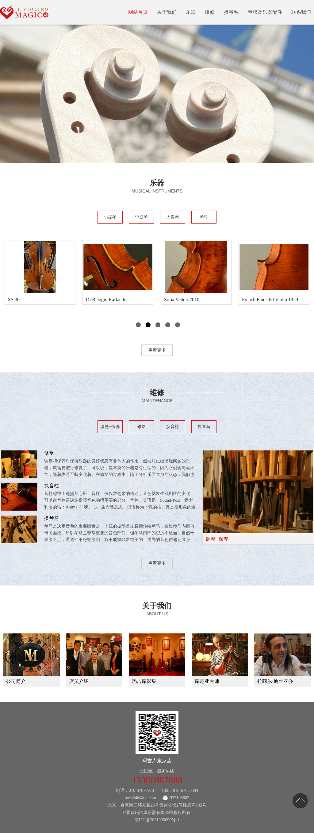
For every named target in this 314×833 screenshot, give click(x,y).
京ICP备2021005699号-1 (157, 820)
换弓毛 (231, 12)
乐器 (191, 12)
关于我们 (167, 12)
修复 (141, 426)
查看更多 (157, 350)
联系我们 (301, 12)
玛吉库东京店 (157, 760)
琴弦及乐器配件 (265, 12)
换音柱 (172, 426)
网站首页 (138, 12)
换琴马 (203, 426)
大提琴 (172, 217)
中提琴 (141, 217)
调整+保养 (110, 426)
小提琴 (110, 217)
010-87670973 (141, 790)
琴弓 (204, 217)
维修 (210, 12)
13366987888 (157, 780)
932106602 (179, 798)
